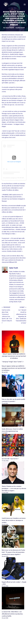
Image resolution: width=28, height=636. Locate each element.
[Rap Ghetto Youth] (5, 4)
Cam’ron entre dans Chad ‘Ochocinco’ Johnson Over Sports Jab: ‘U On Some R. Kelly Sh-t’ (7, 315)
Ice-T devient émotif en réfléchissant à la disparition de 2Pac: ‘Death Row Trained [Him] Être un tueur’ (21, 315)
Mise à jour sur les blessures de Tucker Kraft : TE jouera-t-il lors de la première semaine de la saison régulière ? (13, 552)
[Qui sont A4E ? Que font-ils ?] (14, 445)
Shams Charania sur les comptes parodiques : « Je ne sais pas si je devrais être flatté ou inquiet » (14, 488)
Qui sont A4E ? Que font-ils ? (10, 458)
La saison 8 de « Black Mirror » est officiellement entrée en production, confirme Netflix (12, 614)
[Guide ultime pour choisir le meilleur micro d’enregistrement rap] (14, 415)
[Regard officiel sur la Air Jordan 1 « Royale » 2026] (14, 568)
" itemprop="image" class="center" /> (13, 361)
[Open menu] (25, 4)
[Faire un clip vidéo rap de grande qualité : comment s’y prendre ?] (14, 385)
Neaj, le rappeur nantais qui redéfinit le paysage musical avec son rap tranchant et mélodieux (14, 356)
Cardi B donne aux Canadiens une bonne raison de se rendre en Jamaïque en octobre (14, 520)
